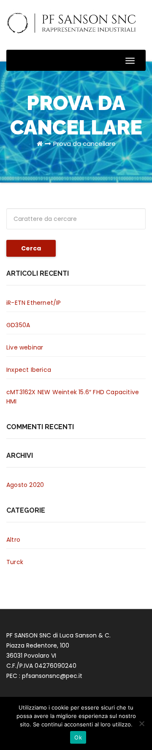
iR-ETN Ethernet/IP (33, 302)
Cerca (31, 248)
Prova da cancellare (84, 143)
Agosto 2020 (25, 485)
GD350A (18, 325)
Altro (13, 539)
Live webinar (24, 347)
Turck (14, 562)
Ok (78, 737)
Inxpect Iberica (28, 370)
